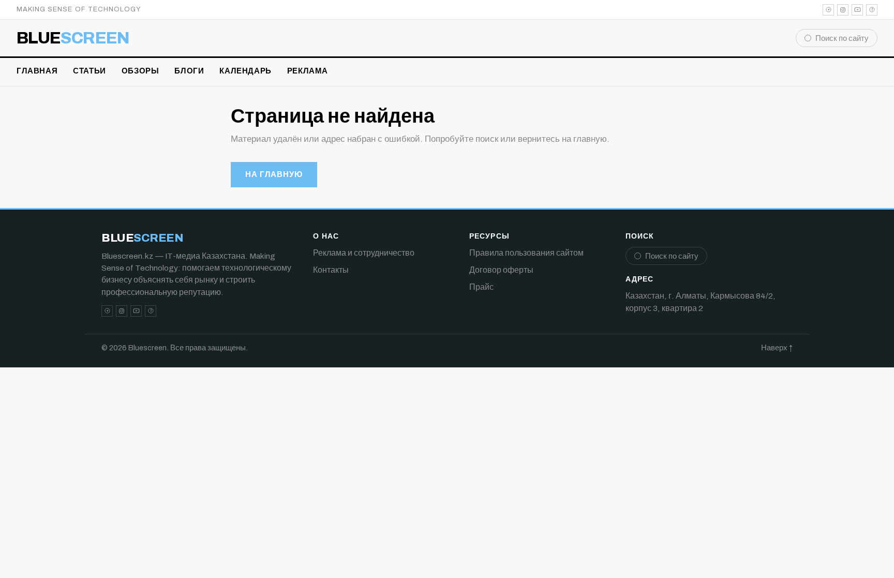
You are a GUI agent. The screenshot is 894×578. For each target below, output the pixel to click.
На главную (274, 174)
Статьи (89, 71)
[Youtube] (857, 10)
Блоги (189, 71)
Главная (37, 71)
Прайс (481, 287)
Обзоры (140, 71)
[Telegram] (828, 10)
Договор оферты (501, 269)
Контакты (331, 269)
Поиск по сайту (842, 38)
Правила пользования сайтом (526, 252)
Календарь (245, 71)
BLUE (73, 38)
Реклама (307, 71)
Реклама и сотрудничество (363, 252)
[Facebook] (871, 10)
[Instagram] (842, 10)
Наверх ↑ (777, 348)
